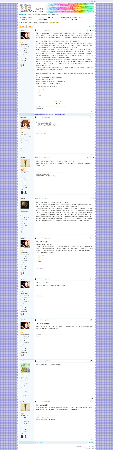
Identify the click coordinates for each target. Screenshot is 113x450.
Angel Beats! (37, 14)
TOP (92, 111)
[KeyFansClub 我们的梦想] (31, 12)
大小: (87, 30)
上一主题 (36, 442)
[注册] (95, 1)
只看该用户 (48, 117)
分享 (56, 103)
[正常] (89, 30)
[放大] (91, 30)
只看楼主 (48, 30)
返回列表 (91, 26)
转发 (60, 103)
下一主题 (41, 442)
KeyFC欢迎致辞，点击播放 (26, 17)
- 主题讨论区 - (30, 14)
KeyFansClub (22, 14)
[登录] (91, 1)
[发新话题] (23, 27)
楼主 (93, 30)
